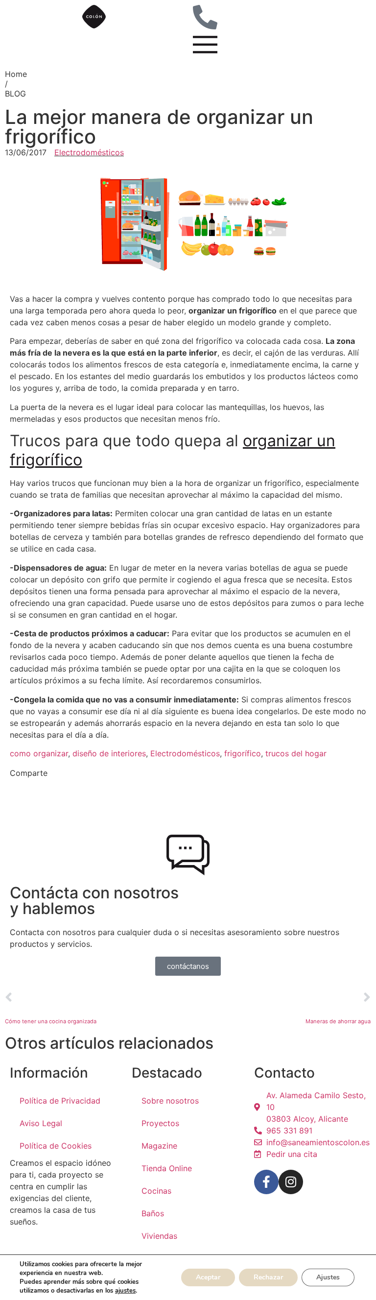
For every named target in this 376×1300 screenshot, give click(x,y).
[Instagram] (291, 1182)
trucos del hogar (296, 753)
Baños (152, 1213)
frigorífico (242, 753)
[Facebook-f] (266, 1182)
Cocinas (156, 1191)
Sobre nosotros (170, 1101)
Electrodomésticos (89, 152)
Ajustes (328, 1277)
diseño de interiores (109, 753)
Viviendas (159, 1236)
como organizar (39, 753)
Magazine (159, 1146)
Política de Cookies (56, 1146)
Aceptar (208, 1277)
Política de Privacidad (60, 1101)
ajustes (125, 1290)
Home (16, 74)
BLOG (15, 93)
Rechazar (268, 1277)
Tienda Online (166, 1168)
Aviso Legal (41, 1123)
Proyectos (160, 1123)
